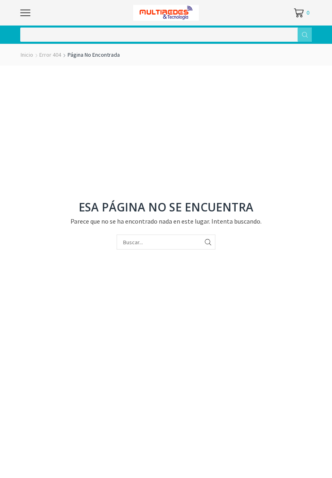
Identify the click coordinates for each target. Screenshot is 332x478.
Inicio (27, 54)
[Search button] (305, 35)
